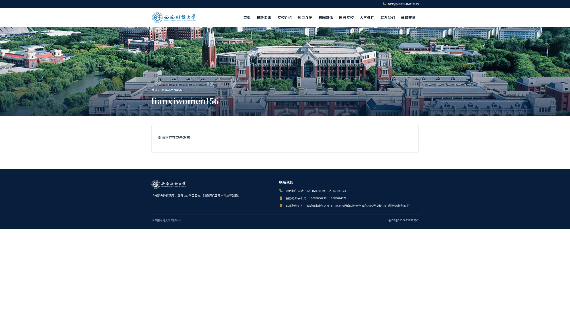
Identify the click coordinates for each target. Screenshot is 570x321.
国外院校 (346, 17)
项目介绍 (305, 17)
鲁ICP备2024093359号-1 (403, 220)
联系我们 (388, 17)
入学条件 (367, 17)
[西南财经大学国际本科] (174, 17)
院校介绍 (284, 17)
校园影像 (326, 17)
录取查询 (408, 17)
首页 (246, 17)
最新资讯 (264, 17)
